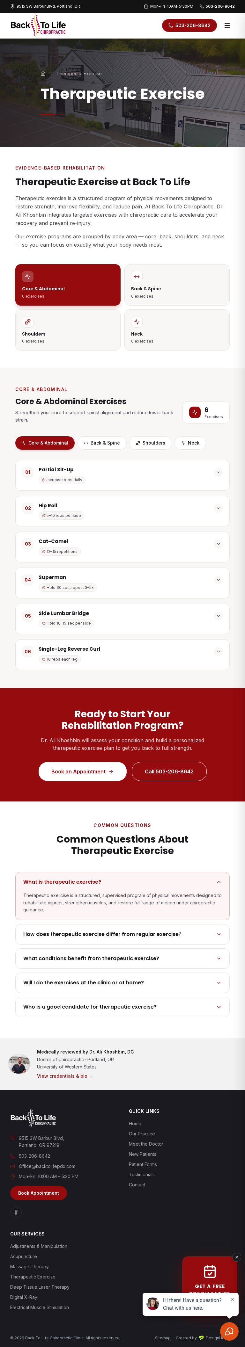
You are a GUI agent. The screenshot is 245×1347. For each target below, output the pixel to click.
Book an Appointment (78, 771)
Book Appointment (38, 1193)
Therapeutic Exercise (33, 1276)
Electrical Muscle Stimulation (39, 1307)
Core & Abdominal (48, 442)
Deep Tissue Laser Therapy (40, 1287)
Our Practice (142, 1133)
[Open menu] (227, 25)
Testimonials (142, 1174)
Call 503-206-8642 (169, 771)
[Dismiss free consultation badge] (236, 1257)
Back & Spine (105, 442)
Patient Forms (143, 1164)
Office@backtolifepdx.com (47, 1166)
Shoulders (154, 442)
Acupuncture (23, 1256)
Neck (193, 442)
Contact (137, 1184)
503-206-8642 (220, 6)
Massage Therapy (29, 1266)
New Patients (142, 1154)
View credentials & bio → (65, 1076)
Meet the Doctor (146, 1144)
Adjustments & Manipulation (38, 1246)
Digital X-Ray (23, 1297)
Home (135, 1123)
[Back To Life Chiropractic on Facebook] (16, 1212)
